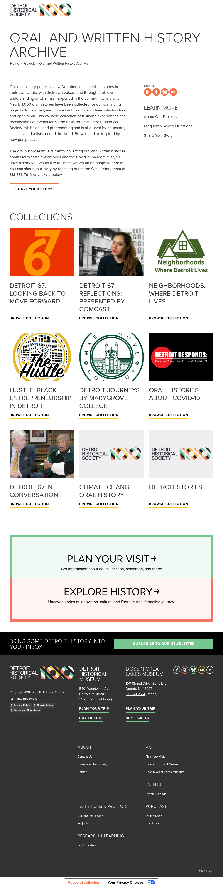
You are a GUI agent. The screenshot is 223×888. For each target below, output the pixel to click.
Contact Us (85, 756)
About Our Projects (160, 116)
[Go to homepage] (42, 677)
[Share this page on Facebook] (156, 92)
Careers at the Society (92, 764)
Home (14, 63)
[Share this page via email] (173, 92)
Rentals (83, 772)
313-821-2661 (135, 693)
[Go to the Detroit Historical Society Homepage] (42, 9)
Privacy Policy (22, 705)
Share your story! (34, 189)
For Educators (87, 845)
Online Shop (153, 816)
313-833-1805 (89, 699)
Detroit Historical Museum (162, 764)
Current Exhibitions (90, 816)
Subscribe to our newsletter (163, 643)
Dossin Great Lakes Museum (164, 772)
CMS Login (206, 871)
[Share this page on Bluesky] (165, 92)
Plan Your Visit (155, 756)
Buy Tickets (91, 717)
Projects (29, 63)
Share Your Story (158, 135)
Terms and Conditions (27, 710)
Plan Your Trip (94, 708)
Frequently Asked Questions (168, 126)
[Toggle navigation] (206, 10)
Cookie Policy (45, 705)
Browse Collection (29, 318)
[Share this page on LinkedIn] (148, 92)
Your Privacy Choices (126, 882)
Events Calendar (156, 794)
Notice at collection (84, 882)
